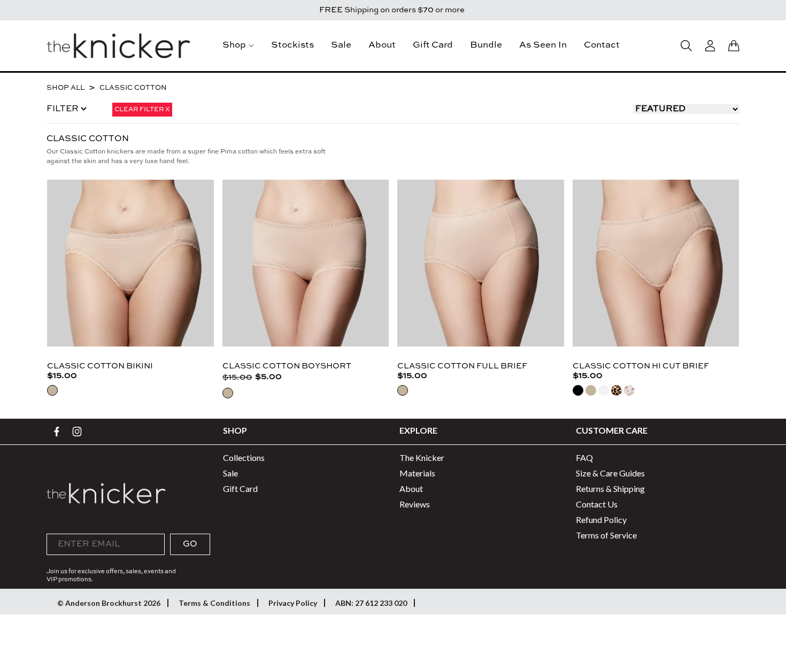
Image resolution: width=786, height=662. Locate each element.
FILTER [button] (64, 109)
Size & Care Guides (610, 473)
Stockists (292, 45)
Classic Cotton (133, 87)
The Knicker (421, 457)
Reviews (414, 504)
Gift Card (433, 45)
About (382, 45)
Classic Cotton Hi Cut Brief (641, 366)
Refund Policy (601, 519)
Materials (417, 473)
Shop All (65, 87)
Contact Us (597, 504)
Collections (244, 457)
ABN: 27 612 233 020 (371, 602)
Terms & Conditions (214, 602)
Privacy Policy (292, 602)
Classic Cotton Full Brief (462, 366)
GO (190, 544)
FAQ (584, 457)
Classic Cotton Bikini (100, 366)
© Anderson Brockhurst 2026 (108, 602)
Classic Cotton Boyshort (286, 366)
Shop (234, 45)
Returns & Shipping (610, 488)
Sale (341, 45)
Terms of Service (606, 535)
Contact (602, 45)
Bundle (486, 45)
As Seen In (543, 45)
